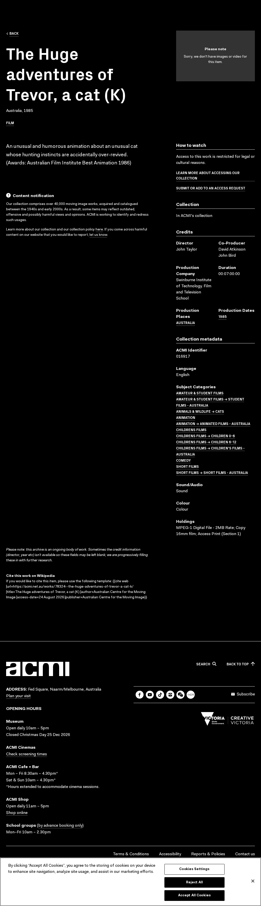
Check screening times (26, 754)
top (238, 664)
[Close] (252, 881)
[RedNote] (191, 695)
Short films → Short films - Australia (212, 472)
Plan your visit (18, 696)
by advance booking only (60, 826)
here (99, 229)
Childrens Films (191, 429)
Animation (185, 417)
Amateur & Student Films (200, 392)
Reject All (194, 882)
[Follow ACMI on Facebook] (140, 695)
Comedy (183, 460)
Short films (187, 466)
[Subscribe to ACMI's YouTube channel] (150, 695)
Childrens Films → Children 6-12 (206, 441)
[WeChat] (180, 695)
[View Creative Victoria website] (227, 720)
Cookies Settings (194, 869)
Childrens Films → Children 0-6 (205, 435)
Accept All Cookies (194, 895)
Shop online (17, 813)
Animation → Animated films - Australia (213, 423)
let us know (98, 235)
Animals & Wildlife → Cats (200, 411)
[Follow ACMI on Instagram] (170, 695)
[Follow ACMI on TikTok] (160, 695)
